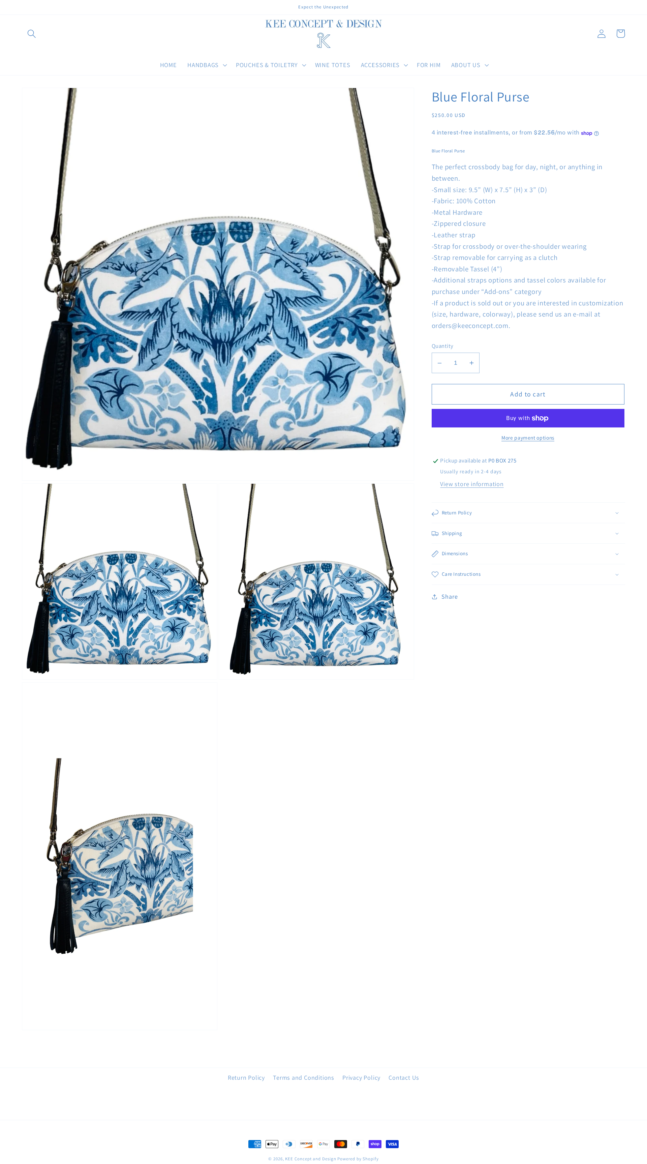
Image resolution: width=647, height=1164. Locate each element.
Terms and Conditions (303, 1077)
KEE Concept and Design (310, 1159)
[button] (31, 33)
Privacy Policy (361, 1077)
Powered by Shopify (357, 1159)
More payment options (527, 438)
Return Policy (246, 1077)
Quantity (443, 346)
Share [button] (449, 597)
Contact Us (404, 1077)
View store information (471, 484)
